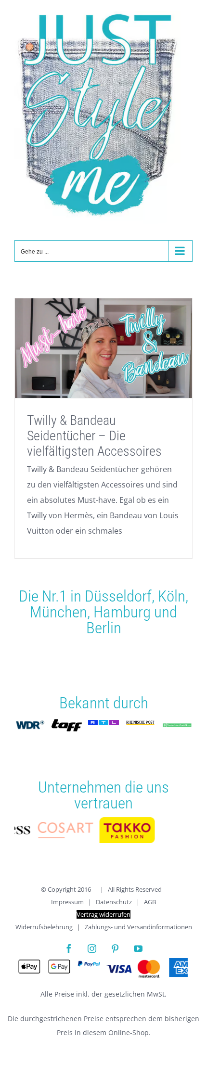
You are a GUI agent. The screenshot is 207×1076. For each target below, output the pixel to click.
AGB (150, 904)
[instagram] (92, 951)
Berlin (103, 627)
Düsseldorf (118, 596)
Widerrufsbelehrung (44, 929)
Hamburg (122, 611)
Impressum (67, 904)
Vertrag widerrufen (103, 916)
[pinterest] (115, 951)
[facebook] (69, 951)
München (58, 611)
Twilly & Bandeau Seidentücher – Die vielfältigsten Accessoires (94, 435)
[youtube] (138, 951)
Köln (171, 596)
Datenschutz (114, 904)
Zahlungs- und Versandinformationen (138, 929)
